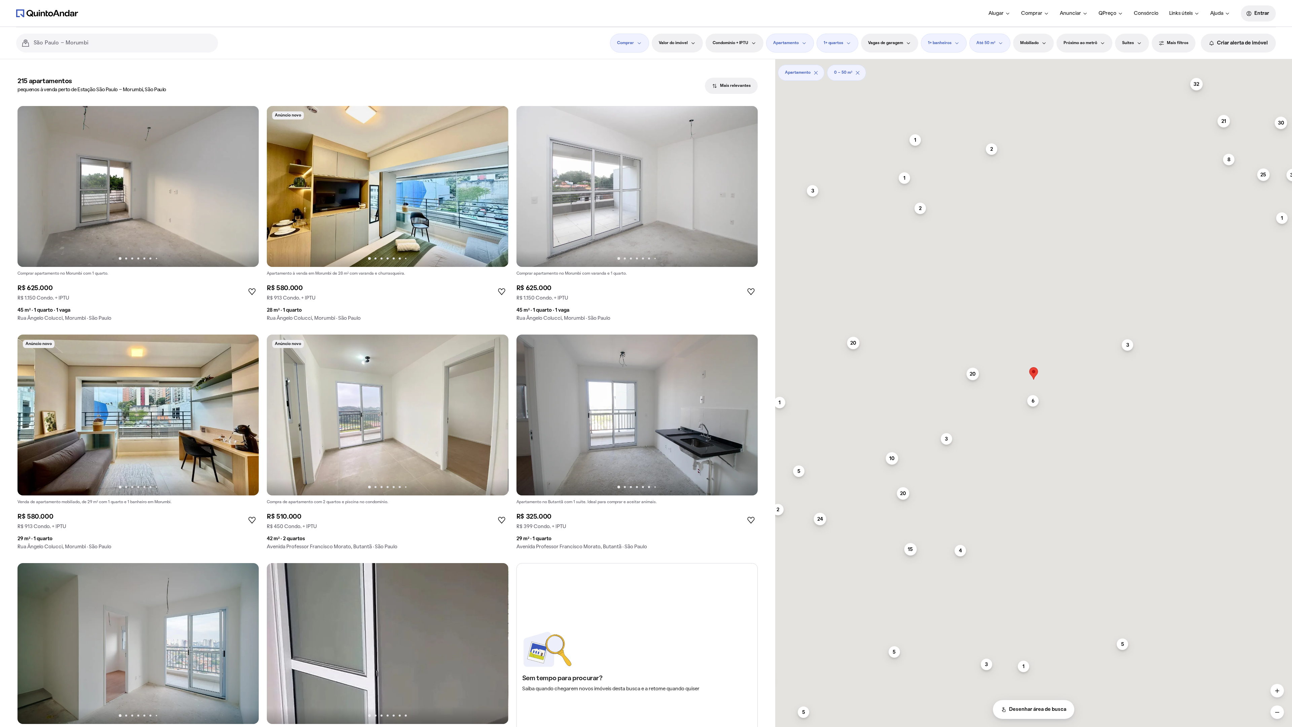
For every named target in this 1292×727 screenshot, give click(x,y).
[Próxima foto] (246, 186)
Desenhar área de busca (1037, 709)
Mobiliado (1029, 43)
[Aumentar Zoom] (1277, 690)
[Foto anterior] (29, 186)
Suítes (1128, 43)
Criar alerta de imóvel (1242, 43)
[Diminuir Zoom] (1277, 712)
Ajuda (1216, 13)
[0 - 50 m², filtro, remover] (858, 73)
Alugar (996, 13)
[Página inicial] (47, 13)
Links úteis (1181, 13)
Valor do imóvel (673, 43)
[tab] (731, 86)
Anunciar (1070, 13)
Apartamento (786, 43)
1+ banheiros (940, 43)
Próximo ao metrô (1080, 43)
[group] (138, 216)
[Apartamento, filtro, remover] (816, 73)
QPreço (1107, 13)
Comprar (1031, 13)
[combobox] (123, 43)
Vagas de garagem (885, 43)
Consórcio (1146, 13)
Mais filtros (1177, 43)
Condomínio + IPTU (730, 43)
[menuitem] (999, 13)
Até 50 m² (985, 43)
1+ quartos (833, 43)
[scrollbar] (1033, 70)
